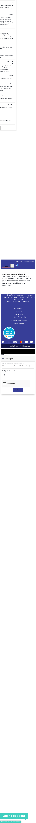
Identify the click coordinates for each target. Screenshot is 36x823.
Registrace (16, 302)
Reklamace (15, 297)
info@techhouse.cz (20, 320)
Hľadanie (6, 266)
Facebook (25, 302)
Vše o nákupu (10, 295)
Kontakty (20, 295)
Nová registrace (29, 261)
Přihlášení (19, 261)
